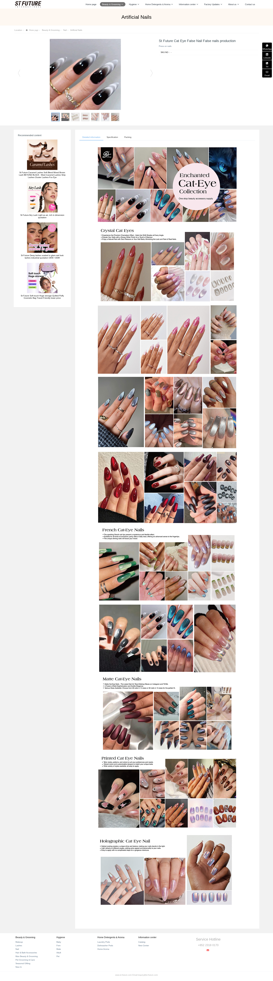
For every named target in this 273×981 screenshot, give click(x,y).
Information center (147, 937)
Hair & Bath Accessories (26, 952)
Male (58, 949)
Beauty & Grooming (51, 30)
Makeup (19, 942)
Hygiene (60, 937)
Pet (57, 956)
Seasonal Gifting (22, 963)
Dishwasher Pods (105, 945)
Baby (58, 942)
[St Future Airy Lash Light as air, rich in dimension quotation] (42, 197)
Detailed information (91, 137)
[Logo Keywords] (28, 4)
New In (18, 967)
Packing (127, 137)
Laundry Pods (103, 942)
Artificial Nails (76, 30)
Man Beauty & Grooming (26, 956)
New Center (143, 945)
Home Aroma (103, 949)
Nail (65, 30)
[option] (85, 74)
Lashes (18, 945)
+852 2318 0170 (208, 945)
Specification (112, 137)
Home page (91, 4)
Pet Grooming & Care (25, 960)
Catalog (141, 942)
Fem (58, 945)
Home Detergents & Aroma (110, 937)
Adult (58, 952)
